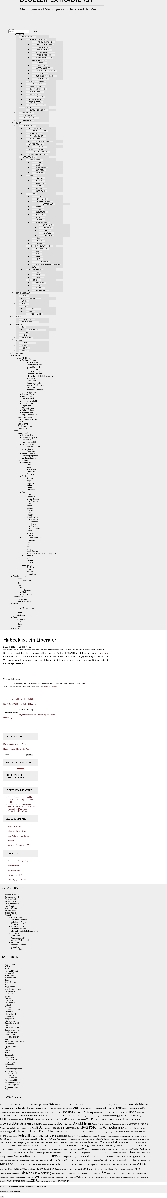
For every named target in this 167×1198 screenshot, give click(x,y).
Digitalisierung (53, 1124)
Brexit (48, 1116)
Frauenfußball (72, 1132)
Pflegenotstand (14, 1160)
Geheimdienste (58, 1136)
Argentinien (41, 290)
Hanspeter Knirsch (44, 55)
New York (33, 1157)
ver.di (108, 1173)
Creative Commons (13, 989)
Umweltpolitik (35, 144)
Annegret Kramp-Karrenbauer (37, 1108)
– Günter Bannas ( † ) (17, 927)
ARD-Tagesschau (85, 1108)
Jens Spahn (22, 1146)
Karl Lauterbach (135, 1146)
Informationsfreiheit (13, 1014)
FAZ (14, 704)
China (38, 162)
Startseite (19, 34)
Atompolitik (10, 973)
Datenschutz (28, 115)
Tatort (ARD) (73, 1169)
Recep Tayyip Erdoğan (62, 1160)
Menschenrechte (55, 1153)
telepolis (89, 1168)
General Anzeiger (73, 1136)
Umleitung (11, 715)
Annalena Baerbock (17, 1108)
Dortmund (101, 1124)
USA (37, 272)
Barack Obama (40, 1112)
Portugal (32, 1160)
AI (57, 1105)
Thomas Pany (113, 1169)
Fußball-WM (43, 1136)
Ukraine (39, 241)
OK (2, 1197)
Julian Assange (62, 1146)
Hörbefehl (9, 1012)
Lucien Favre (128, 1149)
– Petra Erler (14, 942)
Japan (38, 165)
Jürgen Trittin (116, 1146)
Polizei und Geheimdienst (18, 861)
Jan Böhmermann (141, 1142)
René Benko (96, 1160)
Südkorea (40, 170)
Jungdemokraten (74, 1146)
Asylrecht (124, 1108)
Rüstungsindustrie (28, 1164)
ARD (76, 1108)
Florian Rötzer (139, 1128)
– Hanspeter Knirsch (17, 929)
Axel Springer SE (18, 1112)
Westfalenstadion (47, 1177)
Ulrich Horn (41, 79)
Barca (46, 1112)
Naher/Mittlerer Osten (14, 1041)
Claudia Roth (54, 1120)
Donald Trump (82, 1123)
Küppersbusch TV (43, 68)
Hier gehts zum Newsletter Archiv (17, 749)
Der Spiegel (117, 1119)
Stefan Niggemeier (10, 1169)
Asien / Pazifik (35, 160)
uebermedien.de (7, 1173)
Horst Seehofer (142, 1139)
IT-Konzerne (106, 1142)
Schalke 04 (65, 1164)
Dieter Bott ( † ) (42, 47)
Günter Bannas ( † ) (44, 52)
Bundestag (89, 1116)
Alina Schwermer (86, 1105)
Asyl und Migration (12, 971)
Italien (38, 209)
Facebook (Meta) (60, 1128)
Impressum (26, 120)
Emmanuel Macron (138, 1124)
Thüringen (122, 1169)
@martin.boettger (50, 686)
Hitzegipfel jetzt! (15, 875)
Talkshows (66, 1169)
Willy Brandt (60, 1177)
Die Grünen (8, 704)
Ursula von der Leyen (89, 1173)
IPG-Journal (75, 1143)
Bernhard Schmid (98, 1112)
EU (38, 1127)
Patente (2, 1160)
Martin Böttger (36, 97)
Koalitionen (38, 1149)
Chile (38, 285)
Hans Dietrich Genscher (78, 1139)
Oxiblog (141, 1157)
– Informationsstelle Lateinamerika (23, 931)
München (108, 1153)
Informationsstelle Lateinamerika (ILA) (53, 1142)
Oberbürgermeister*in (76, 1157)
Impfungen (23, 1143)
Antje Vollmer (61, 1108)
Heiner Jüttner (35, 92)
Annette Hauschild (44, 42)
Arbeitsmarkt (69, 1108)
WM (95, 1177)
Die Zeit (45, 1124)
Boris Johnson (141, 1112)
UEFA (17, 1173)
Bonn (24, 301)
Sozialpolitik (10, 1062)
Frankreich (41, 199)
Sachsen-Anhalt (14, 870)
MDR (15, 1153)
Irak (37, 254)
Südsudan (40, 191)
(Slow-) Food (27, 343)
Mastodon (26, 113)
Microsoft (78, 1153)
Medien (19, 324)
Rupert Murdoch (144, 1160)
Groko (143, 1136)
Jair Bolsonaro (132, 1142)
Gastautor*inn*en (37, 39)
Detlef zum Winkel (44, 44)
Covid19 (64, 1119)
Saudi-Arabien (42, 262)
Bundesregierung (80, 1116)
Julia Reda (40, 63)
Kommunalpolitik (36, 136)
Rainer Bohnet (35, 99)
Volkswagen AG (4, 1177)
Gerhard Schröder (89, 1136)
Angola (39, 181)
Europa (32, 194)
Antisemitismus (52, 1108)
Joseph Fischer (42, 1146)
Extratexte (9, 1000)
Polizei (26, 1160)
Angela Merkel (138, 1104)
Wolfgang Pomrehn (120, 1177)
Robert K (11, 809)
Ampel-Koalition (114, 1105)
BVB (135, 1115)
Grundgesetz (42, 1139)
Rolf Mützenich (120, 1160)
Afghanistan (41, 249)
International (28, 157)
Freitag (90, 1132)
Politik (19, 123)
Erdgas (17, 1128)
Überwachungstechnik (14, 1069)
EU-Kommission (46, 1128)
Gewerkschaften (104, 1136)
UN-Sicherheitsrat (70, 1173)
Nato (130, 1152)
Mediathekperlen (29, 322)
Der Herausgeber (29, 118)
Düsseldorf (119, 1124)
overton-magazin (130, 1156)
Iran (38, 251)
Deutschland (28, 126)
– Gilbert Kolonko (16, 949)
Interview (103, 653)
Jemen (38, 259)
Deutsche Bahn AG (133, 1119)
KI (6, 1149)
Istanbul (97, 1142)
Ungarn (39, 243)
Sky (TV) (104, 1164)
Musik (24, 351)
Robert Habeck (29, 704)
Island (45, 230)
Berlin (67, 1112)
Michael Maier (70, 1153)
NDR (135, 1152)
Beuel (24, 296)
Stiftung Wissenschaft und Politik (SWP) (30, 1169)
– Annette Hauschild (17, 917)
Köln (24, 304)
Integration (9, 1019)
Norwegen (47, 233)
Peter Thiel (7, 1160)
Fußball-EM (33, 1136)
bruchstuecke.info (57, 1116)
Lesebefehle (21, 317)
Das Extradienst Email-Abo (14, 744)
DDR (109, 1120)
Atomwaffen (140, 1108)
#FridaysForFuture (5, 1105)
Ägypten (39, 178)
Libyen (122, 1149)
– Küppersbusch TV (17, 938)
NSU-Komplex (64, 1157)
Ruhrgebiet (34, 309)
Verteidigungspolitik (38, 152)
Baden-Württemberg (30, 1112)
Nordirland (48, 204)
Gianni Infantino (115, 1136)
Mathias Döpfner (8, 1153)
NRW (24, 306)
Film (24, 345)
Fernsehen (111, 1127)
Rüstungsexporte (18, 1164)
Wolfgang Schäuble (135, 1177)
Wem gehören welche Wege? (20, 845)
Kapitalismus (125, 1146)
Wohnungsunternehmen (105, 1177)
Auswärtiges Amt (5, 1112)
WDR (38, 1177)
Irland (39, 207)
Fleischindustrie (43, 141)
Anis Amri (3, 1108)
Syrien (51, 1169)
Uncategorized (11, 1073)
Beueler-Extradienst (15, 1187)
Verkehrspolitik (36, 149)
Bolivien (39, 288)
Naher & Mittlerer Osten (40, 246)
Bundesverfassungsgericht (113, 1116)
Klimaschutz (12, 1149)
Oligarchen (101, 1157)
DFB (5, 1123)
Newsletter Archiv (37, 110)
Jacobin (124, 1142)
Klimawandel (25, 1149)
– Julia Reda (14, 933)
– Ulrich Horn (14, 947)
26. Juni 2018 (9, 647)
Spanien (39, 220)
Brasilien (40, 283)
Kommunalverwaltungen (55, 1149)
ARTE (119, 1108)
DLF (61, 1123)
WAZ (32, 1177)
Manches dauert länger (17, 831)
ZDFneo (39, 1181)
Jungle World (104, 1145)
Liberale (19, 704)
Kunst (24, 348)
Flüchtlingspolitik (23, 1131)
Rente (88, 1160)
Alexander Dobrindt (75, 1105)
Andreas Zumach (36, 81)
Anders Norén (16, 1192)
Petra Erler (41, 73)
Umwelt (62, 1173)
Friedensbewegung (100, 1132)
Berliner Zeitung (82, 1112)
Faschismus (77, 1128)
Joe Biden (33, 1146)
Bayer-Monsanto (53, 1112)
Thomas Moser (102, 1169)
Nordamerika (35, 269)
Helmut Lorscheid (37, 89)
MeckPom (29, 797)
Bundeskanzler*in (70, 1116)
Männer (11, 841)
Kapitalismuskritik (12, 1023)
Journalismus (52, 1146)
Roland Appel (35, 102)
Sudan (38, 186)
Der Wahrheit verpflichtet (18, 836)
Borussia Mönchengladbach (20, 1115)
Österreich (40, 212)
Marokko (40, 183)
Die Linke (36, 1123)
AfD (35, 1105)
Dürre (114, 1124)
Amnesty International (102, 1105)
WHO (53, 1177)
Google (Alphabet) (126, 1136)
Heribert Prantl (132, 1139)
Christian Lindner (42, 1120)
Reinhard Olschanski (45, 76)
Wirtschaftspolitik (37, 154)
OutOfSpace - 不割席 (17, 800)
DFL (11, 1124)
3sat (31, 1105)
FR (37, 1131)
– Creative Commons (18, 920)
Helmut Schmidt (123, 1139)
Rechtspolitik (10, 1055)
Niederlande (40, 1157)
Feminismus (98, 1128)
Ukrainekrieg (42, 1173)
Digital (25, 332)
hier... (86, 684)
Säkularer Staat (11, 1060)
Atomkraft (131, 1108)
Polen (38, 196)
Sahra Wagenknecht (39, 1165)
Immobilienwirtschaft (9, 1143)
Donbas (95, 1124)
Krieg (74, 1149)
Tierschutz (40, 147)
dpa (106, 1124)
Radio (24, 335)
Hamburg (68, 1139)
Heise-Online (101, 1139)
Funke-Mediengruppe (12, 1136)
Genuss (19, 340)
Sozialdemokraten (120, 1165)
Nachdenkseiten (118, 1153)
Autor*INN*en (28, 37)
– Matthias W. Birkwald (19, 940)
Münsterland (35, 314)
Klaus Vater (41, 65)
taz (79, 1168)
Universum (9, 1076)
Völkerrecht (12, 1177)
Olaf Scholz (90, 1156)
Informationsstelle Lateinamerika (40, 376)
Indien (31, 1142)
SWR (46, 1169)
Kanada (39, 275)
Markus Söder (139, 1149)
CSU (88, 1119)
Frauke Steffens (81, 1132)
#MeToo (14, 1105)
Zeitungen (26, 338)
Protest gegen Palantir (17, 880)
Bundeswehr (129, 1116)
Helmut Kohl (113, 1139)
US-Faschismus (11, 1078)
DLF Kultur (68, 1124)
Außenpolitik (35, 128)
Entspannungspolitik (7, 1128)
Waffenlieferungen (22, 1177)
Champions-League (14, 1120)
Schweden (47, 235)
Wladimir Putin (85, 1177)
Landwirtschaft (36, 139)
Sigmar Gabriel (96, 1165)
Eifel (31, 311)
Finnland (47, 228)
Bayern (59, 1112)
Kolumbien (45, 1149)
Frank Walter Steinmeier (60, 1132)
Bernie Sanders (107, 1112)
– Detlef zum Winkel (17, 922)
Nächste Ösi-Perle (15, 827)
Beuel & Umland (23, 293)
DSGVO (109, 1124)
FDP (92, 1127)
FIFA (121, 1128)
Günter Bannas (56, 1139)
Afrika (31, 175)
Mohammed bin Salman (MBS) (98, 1153)
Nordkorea (41, 167)
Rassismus (46, 1160)
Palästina (147, 1157)
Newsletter (9, 1044)
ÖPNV (57, 1181)
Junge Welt (89, 1145)
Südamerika (34, 280)
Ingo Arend (34, 94)
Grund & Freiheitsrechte (26, 1139)
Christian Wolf (35, 86)
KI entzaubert (13, 866)
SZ (56, 1168)
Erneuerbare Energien (25, 1128)
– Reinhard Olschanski (18, 945)
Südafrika (40, 188)
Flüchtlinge (6, 1131)
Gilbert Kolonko (43, 50)
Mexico (39, 277)
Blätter (121, 1112)
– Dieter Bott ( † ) (16, 924)
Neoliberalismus (144, 1153)
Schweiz (39, 217)
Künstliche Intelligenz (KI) (94, 1149)
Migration (86, 1153)
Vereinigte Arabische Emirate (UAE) (41, 554)
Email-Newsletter (29, 107)
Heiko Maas (90, 1139)
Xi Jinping (28, 1181)
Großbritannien (43, 201)
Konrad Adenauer (68, 1149)
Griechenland (136, 1136)
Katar (141, 1146)
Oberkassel (34, 298)
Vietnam (39, 173)
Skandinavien (41, 222)
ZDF (34, 1180)
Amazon (94, 1105)
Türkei (38, 238)
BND (127, 1112)
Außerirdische (10, 978)
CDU (3, 1119)
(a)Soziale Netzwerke (24, 1105)
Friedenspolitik (110, 1132)
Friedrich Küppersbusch (126, 1132)
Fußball (20, 353)
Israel (38, 256)
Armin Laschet (108, 1108)
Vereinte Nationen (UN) (136, 1173)
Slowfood (109, 1164)
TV (23, 327)
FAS (71, 1128)
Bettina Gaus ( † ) (36, 84)
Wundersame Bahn (16, 1181)
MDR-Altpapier (25, 1152)
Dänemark (47, 225)
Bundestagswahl (97, 1116)
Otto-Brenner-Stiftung (112, 1157)
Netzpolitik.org (6, 1157)
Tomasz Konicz (129, 1169)
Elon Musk (125, 1124)
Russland (40, 215)
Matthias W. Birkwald (45, 71)
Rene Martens (80, 1160)
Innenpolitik (34, 133)
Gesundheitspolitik (37, 131)
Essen (34, 1128)
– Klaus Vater (14, 936)
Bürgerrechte (10, 987)
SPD (141, 1164)
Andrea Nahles (124, 1105)
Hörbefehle (27, 319)
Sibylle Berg (87, 1164)
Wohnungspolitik (12, 1087)
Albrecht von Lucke (63, 1105)
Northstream (46, 1157)
